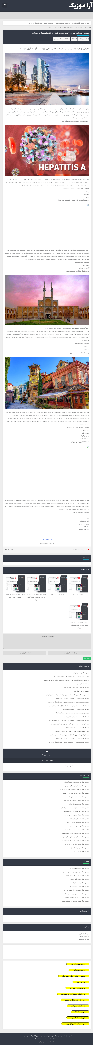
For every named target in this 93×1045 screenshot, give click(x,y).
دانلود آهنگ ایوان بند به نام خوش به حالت (76, 897)
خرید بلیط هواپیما (77, 1018)
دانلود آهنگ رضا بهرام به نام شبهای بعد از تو (76, 890)
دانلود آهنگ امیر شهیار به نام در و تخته (77, 822)
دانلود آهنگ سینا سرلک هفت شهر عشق (77, 875)
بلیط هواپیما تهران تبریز (75, 1024)
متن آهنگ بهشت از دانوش (81, 673)
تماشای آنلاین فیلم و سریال (73, 976)
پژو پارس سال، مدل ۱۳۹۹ (80, 691)
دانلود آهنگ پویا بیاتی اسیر (81, 851)
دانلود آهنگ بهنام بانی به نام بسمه (78, 826)
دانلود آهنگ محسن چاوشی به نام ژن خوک (76, 893)
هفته (51, 760)
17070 (71, 23)
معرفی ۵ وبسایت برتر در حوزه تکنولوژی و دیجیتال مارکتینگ (71, 713)
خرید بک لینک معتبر (84, 939)
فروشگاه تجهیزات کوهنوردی (73, 994)
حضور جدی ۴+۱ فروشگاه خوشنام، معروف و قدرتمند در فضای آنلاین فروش (67, 694)
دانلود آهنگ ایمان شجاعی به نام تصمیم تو (76, 786)
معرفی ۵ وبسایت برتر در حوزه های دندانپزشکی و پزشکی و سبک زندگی (68, 720)
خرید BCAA (80, 1012)
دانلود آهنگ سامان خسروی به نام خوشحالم (76, 800)
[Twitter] (6, 549)
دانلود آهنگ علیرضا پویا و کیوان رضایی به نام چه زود (73, 789)
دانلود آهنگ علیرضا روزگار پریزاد (79, 818)
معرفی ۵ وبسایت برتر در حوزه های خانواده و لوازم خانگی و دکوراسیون (68, 705)
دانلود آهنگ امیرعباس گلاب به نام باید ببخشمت (75, 840)
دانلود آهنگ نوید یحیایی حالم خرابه (78, 804)
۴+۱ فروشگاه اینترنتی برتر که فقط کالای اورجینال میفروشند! (71, 731)
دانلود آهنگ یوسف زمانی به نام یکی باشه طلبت (75, 901)
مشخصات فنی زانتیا (82, 684)
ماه (47, 760)
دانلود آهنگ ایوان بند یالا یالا (80, 883)
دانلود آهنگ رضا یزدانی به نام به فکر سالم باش (75, 833)
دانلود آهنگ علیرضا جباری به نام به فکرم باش (75, 837)
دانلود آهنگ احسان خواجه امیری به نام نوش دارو (74, 807)
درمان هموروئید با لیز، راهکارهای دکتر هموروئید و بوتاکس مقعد (71, 676)
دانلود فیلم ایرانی (77, 964)
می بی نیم (81, 982)
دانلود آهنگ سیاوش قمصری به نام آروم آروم (76, 782)
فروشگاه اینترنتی (78, 1006)
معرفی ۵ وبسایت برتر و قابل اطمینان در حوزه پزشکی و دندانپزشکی (69, 724)
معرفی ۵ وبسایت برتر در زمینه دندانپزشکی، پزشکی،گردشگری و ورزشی (60, 33)
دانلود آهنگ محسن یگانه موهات (79, 879)
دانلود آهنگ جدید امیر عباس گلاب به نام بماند (75, 811)
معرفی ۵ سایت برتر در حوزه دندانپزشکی (76, 727)
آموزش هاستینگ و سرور (75, 1000)
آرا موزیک (77, 23)
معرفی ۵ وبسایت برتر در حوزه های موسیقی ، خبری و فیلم (71, 698)
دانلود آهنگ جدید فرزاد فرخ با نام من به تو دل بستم (74, 872)
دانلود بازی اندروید (77, 988)
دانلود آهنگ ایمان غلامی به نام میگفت (77, 796)
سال (42, 760)
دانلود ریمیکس (79, 970)
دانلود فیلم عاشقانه (84, 936)
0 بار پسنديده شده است (80, 550)
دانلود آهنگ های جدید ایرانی (46, 1042)
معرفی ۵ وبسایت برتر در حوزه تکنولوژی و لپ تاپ (74, 716)
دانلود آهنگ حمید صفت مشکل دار (78, 886)
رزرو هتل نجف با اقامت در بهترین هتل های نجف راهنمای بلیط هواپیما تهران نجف (66, 680)
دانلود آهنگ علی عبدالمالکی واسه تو (78, 848)
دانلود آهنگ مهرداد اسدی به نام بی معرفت (76, 815)
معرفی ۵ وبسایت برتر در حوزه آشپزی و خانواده (75, 709)
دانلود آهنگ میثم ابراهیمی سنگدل (79, 868)
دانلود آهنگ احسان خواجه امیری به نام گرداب (75, 793)
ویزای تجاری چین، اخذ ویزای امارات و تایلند (76, 687)
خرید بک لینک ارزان (84, 933)
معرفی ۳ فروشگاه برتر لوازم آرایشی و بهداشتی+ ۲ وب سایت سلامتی (69, 735)
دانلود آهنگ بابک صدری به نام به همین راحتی (75, 829)
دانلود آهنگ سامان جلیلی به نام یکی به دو (76, 844)
